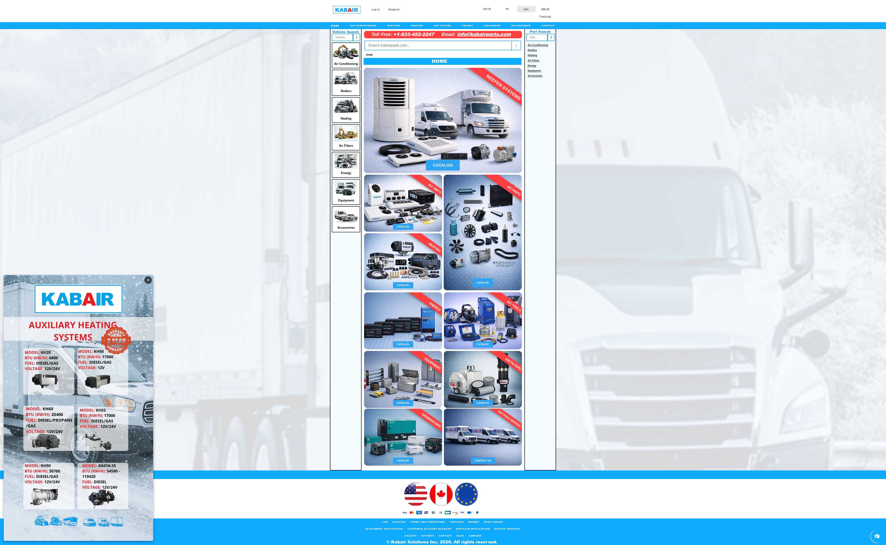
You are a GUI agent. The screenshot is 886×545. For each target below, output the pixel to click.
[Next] (356, 37)
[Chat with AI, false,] (877, 536)
